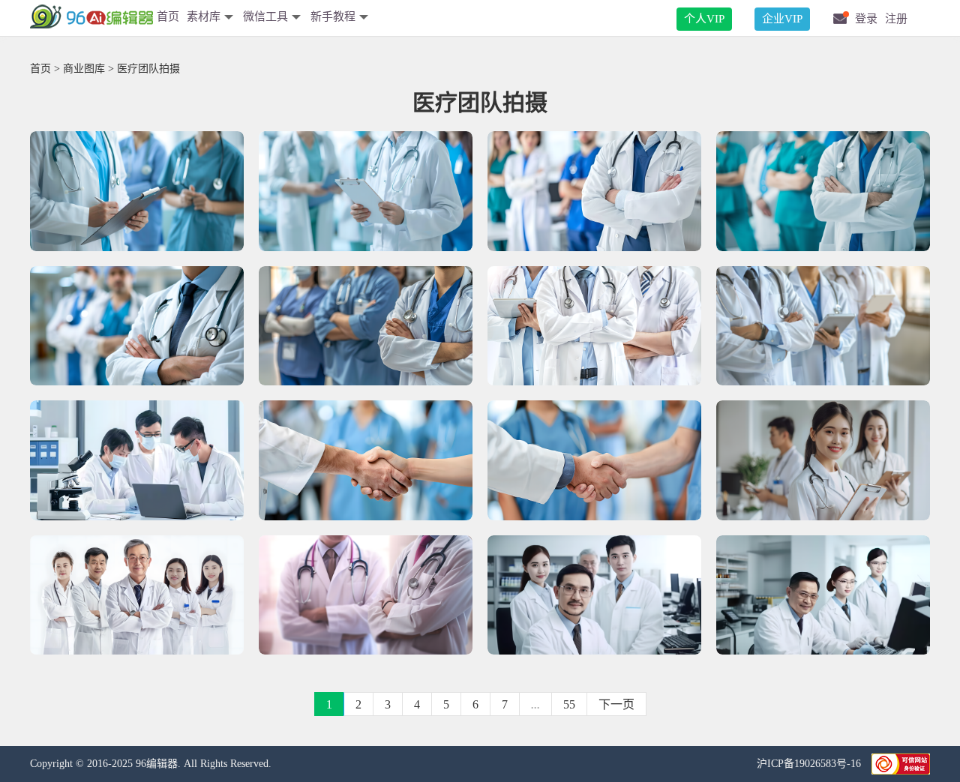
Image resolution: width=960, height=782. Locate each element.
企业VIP (782, 19)
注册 (896, 19)
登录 (866, 19)
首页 (168, 16)
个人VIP (704, 19)
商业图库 (84, 68)
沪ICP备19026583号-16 (810, 763)
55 (569, 704)
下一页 (616, 704)
